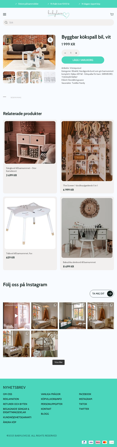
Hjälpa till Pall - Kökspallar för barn (86, 74)
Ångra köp (9, 422)
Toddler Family (78, 83)
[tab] (4, 96)
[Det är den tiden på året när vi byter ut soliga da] (72, 315)
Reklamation (11, 399)
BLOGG (45, 413)
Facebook (85, 394)
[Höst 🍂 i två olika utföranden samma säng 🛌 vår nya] (44, 315)
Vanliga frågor (50, 394)
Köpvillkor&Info (51, 399)
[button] (4, 14)
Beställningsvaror (76, 80)
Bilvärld (75, 71)
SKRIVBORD (107, 74)
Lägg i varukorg (83, 60)
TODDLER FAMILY (69, 77)
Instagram (85, 399)
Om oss (7, 394)
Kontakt (46, 408)
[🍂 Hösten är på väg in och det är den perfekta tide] (44, 344)
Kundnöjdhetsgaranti (17, 417)
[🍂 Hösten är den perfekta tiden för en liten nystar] (16, 344)
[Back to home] (58, 14)
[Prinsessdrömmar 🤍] (16, 315)
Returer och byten (15, 404)
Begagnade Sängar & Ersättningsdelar (16, 410)
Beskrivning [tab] (16, 97)
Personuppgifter (51, 404)
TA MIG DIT (98, 293)
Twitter (84, 408)
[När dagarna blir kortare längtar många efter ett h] (100, 315)
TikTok (83, 404)
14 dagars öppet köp (91, 4)
